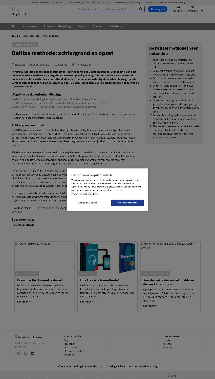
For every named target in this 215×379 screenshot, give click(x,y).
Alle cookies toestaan (127, 203)
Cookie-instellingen (87, 203)
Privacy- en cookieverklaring (84, 194)
